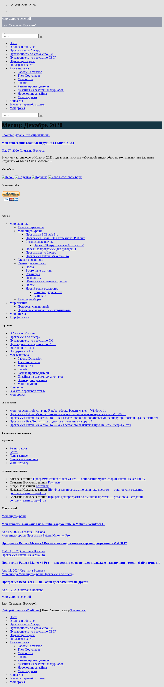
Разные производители (33, 86)
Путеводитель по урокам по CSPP (33, 57)
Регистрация (18, 448)
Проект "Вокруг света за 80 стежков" (59, 245)
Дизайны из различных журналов (41, 90)
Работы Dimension (30, 72)
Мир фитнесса (19, 317)
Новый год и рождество (42, 288)
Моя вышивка (19, 68)
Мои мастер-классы (31, 227)
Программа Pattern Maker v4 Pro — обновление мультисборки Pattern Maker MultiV (89, 478)
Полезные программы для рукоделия (51, 249)
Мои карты (25, 79)
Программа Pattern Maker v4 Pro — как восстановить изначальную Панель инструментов (70, 425)
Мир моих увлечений (16, 18)
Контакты (16, 100)
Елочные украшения (16, 135)
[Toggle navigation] (3, 33)
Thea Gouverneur (29, 75)
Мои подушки (27, 97)
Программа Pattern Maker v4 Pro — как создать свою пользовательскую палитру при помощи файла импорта (84, 417)
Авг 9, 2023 (9, 590)
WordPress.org (19, 462)
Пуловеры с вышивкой (33, 306)
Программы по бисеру (25, 50)
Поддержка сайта (21, 64)
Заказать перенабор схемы (27, 104)
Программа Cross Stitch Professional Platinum (55, 238)
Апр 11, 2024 (10, 570)
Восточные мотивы (39, 270)
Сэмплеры (33, 274)
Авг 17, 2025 (10, 532)
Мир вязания (18, 303)
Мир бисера (18, 313)
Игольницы (34, 277)
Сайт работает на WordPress (21, 610)
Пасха (30, 267)
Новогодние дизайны (32, 93)
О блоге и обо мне (22, 46)
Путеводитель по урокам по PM (31, 54)
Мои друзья (17, 108)
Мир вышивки (40, 135)
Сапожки (40, 295)
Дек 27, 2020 (10, 150)
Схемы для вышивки (32, 263)
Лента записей (19, 455)
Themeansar (78, 610)
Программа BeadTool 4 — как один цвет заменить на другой (51, 421)
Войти (14, 452)
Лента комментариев (24, 459)
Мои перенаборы (29, 299)
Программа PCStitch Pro (42, 234)
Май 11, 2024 (10, 551)
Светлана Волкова (32, 150)
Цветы (30, 285)
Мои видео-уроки (30, 231)
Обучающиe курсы (22, 61)
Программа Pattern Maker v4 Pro (47, 256)
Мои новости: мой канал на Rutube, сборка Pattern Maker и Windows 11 (58, 410)
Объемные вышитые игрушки (46, 281)
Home (13, 43)
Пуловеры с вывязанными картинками (44, 310)
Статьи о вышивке (30, 259)
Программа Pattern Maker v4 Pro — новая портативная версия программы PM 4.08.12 (68, 414)
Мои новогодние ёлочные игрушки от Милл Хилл (38, 142)
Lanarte (22, 82)
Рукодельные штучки (40, 241)
